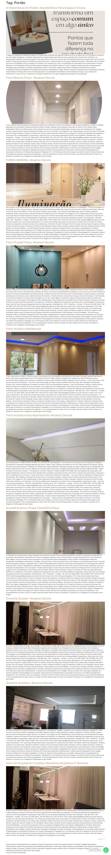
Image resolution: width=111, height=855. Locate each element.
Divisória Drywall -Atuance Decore (28, 598)
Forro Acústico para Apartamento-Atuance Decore (39, 415)
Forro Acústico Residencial (23, 328)
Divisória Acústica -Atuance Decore (29, 683)
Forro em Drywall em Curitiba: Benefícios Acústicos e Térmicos (47, 763)
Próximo (101, 839)
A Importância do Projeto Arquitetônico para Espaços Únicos (46, 8)
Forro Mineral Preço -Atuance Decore (30, 77)
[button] (106, 850)
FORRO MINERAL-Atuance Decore (28, 160)
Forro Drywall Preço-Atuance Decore (30, 242)
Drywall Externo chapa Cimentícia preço (32, 508)
